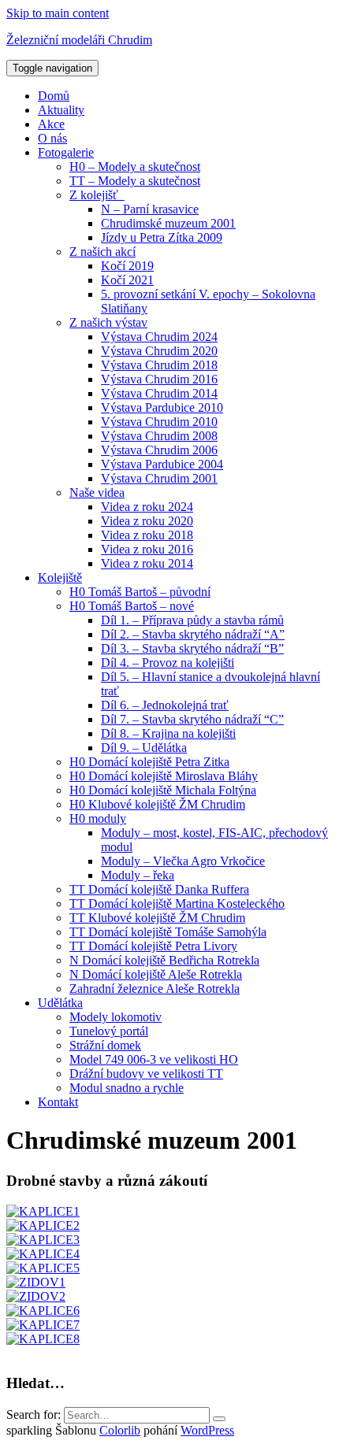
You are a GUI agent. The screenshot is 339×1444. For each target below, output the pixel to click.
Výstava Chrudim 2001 (159, 478)
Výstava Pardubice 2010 (162, 407)
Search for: (33, 1414)
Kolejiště (60, 577)
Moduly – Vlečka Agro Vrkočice (183, 861)
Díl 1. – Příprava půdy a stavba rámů (192, 620)
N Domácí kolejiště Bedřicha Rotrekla (164, 960)
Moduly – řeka (137, 875)
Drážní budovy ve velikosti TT (146, 1073)
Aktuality (61, 110)
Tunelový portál (108, 1031)
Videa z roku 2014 (147, 563)
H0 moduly (97, 818)
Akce (51, 124)
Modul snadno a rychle (126, 1087)
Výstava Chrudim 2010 (159, 421)
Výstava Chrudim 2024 (159, 336)
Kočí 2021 (127, 280)
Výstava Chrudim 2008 (159, 435)
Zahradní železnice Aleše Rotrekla (154, 988)
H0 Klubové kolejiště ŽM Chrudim (157, 804)
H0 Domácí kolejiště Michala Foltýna (162, 790)
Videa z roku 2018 (147, 535)
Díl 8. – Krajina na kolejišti (168, 733)
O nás (52, 138)
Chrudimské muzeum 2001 (168, 223)
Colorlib (119, 1430)
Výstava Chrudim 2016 (159, 379)
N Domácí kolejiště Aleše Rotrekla (155, 974)
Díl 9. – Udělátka (144, 747)
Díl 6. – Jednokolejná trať (165, 705)
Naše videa (97, 492)
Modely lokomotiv (115, 1017)
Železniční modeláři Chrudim (79, 39)
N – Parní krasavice (150, 209)
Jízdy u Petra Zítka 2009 (161, 237)
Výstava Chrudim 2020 (159, 350)
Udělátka (60, 1002)
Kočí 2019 (127, 265)
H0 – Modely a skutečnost (134, 166)
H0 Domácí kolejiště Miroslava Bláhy (163, 776)
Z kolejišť (97, 195)
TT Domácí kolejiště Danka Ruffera (159, 889)
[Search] (219, 1418)
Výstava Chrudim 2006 (159, 450)
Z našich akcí (102, 251)
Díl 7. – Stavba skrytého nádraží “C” (192, 719)
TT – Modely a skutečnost (134, 180)
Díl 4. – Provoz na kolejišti (167, 662)
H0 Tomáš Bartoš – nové (131, 606)
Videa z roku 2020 (147, 521)
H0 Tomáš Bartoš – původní (139, 591)
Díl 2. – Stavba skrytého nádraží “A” (193, 634)
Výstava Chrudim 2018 (159, 365)
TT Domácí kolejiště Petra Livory (153, 946)
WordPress (207, 1430)
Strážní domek (105, 1045)
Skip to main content (57, 13)
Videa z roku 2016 (147, 549)
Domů (53, 95)
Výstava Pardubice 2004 (162, 464)
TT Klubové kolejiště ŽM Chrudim (157, 917)
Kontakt (58, 1102)
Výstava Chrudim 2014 (159, 393)
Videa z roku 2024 (147, 506)
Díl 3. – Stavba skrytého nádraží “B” (192, 648)
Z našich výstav (108, 322)
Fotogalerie (66, 152)
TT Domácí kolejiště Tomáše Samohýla (167, 932)
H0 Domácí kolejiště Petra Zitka (149, 761)
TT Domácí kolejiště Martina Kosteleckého (177, 903)
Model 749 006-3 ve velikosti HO (153, 1059)
